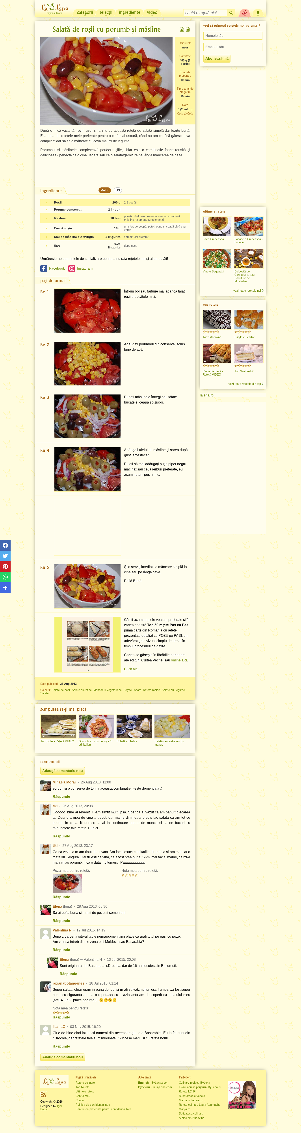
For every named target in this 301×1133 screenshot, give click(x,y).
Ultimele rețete (85, 1091)
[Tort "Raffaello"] (248, 353)
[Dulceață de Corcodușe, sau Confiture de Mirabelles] (248, 258)
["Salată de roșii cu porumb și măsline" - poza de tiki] (67, 883)
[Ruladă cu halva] (134, 726)
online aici (179, 660)
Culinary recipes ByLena (194, 1082)
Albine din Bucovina (191, 1118)
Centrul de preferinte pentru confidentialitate (103, 1109)
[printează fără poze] (188, 29)
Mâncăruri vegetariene (107, 690)
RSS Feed (43, 1094)
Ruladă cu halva (127, 741)
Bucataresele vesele (192, 1096)
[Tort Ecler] (58, 726)
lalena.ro (207, 395)
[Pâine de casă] (217, 353)
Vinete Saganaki (213, 271)
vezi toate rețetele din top (245, 383)
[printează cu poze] (182, 29)
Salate (44, 693)
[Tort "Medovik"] (217, 319)
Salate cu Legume (173, 690)
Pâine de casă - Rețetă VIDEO (213, 373)
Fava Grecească (213, 239)
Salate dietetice (82, 690)
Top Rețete (82, 1087)
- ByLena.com (152, 1082)
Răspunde (61, 796)
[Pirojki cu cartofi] (248, 319)
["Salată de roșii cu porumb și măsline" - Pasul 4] (87, 469)
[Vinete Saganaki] (217, 258)
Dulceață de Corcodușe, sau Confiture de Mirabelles (244, 276)
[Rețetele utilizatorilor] (245, 12)
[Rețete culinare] (54, 1081)
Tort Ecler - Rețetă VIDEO (57, 741)
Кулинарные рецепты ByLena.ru (200, 1087)
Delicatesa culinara (191, 1113)
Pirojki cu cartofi (244, 337)
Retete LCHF (187, 1091)
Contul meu (83, 1096)
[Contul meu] (258, 12)
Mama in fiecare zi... (192, 1100)
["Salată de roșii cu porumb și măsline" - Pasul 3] (87, 416)
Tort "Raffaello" (244, 371)
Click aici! (131, 669)
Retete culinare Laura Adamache (199, 1104)
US (118, 190)
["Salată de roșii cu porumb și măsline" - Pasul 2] (87, 363)
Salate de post (61, 690)
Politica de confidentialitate (93, 1104)
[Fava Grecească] (217, 226)
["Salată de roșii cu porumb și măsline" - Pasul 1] (87, 311)
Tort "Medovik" (212, 337)
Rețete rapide (151, 690)
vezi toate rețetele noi (247, 290)
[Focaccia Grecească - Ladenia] (248, 226)
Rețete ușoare (132, 690)
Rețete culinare (85, 1082)
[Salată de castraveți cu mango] (172, 726)
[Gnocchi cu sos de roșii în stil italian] (96, 726)
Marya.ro (184, 1109)
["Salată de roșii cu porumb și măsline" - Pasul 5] (87, 586)
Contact (80, 1100)
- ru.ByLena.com (155, 1087)
